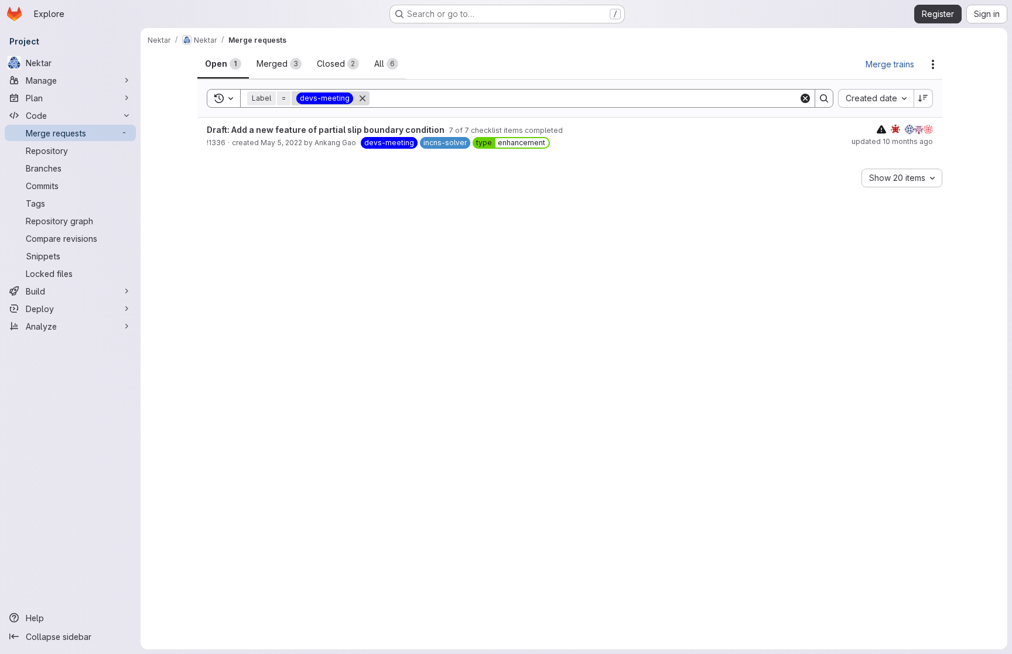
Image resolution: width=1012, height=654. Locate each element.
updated (892, 141)
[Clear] (805, 98)
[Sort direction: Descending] (923, 98)
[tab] (223, 63)
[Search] (824, 98)
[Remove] (362, 98)
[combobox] (876, 98)
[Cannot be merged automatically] (881, 129)
